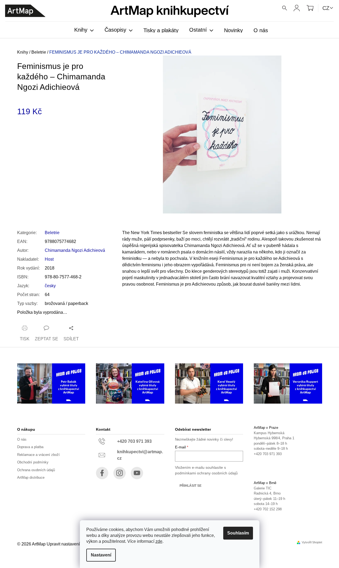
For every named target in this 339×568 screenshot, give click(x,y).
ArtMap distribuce (30, 477)
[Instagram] (119, 473)
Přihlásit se (191, 486)
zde (158, 541)
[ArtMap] (25, 11)
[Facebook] (102, 473)
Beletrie (52, 232)
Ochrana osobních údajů (36, 470)
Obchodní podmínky (33, 462)
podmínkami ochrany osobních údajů (206, 473)
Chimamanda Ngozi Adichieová (75, 250)
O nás (22, 439)
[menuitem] (84, 30)
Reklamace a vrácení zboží (38, 455)
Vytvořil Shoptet (312, 542)
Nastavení (101, 555)
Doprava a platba (30, 447)
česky (50, 285)
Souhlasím (238, 533)
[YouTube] (137, 473)
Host (49, 259)
